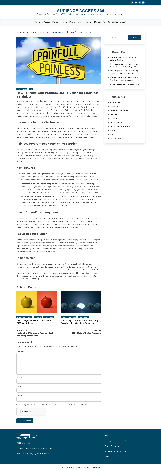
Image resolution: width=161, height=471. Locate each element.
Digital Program (84, 22)
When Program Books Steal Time (124, 84)
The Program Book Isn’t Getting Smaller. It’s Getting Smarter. (79, 322)
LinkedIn (139, 2)
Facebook (132, 2)
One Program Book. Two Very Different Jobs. (33, 322)
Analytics (114, 106)
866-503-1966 (23, 443)
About (123, 22)
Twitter (143, 2)
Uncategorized (116, 139)
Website (20, 396)
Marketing (37, 317)
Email (19, 387)
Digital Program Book (24, 317)
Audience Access (42, 22)
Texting (113, 131)
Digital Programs (112, 446)
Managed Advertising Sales (106, 22)
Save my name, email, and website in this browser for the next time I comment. (53, 405)
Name (19, 378)
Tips (31, 89)
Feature (113, 114)
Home (107, 436)
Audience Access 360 (80, 10)
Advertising (115, 102)
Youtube (136, 2)
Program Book (22, 89)
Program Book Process (120, 126)
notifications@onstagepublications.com (34, 448)
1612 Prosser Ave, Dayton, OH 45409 (32, 454)
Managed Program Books (63, 22)
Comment (21, 352)
